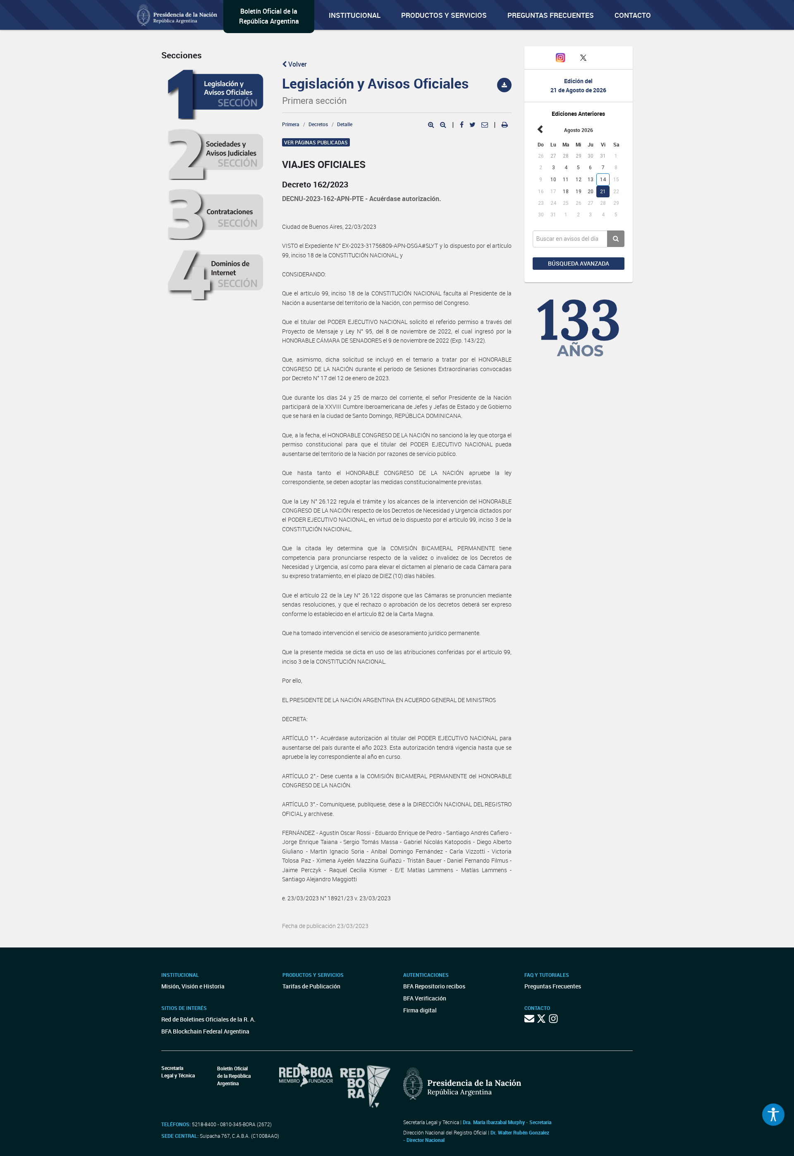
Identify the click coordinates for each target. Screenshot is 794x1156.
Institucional (354, 15)
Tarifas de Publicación (311, 986)
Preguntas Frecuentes (550, 15)
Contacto (633, 15)
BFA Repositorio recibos (434, 986)
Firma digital (420, 1010)
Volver (297, 64)
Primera (290, 124)
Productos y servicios (444, 15)
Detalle (344, 124)
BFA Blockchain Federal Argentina (205, 1031)
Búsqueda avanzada (578, 263)
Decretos (318, 124)
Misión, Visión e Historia (193, 986)
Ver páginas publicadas (316, 142)
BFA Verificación (424, 998)
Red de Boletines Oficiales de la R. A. (208, 1019)
